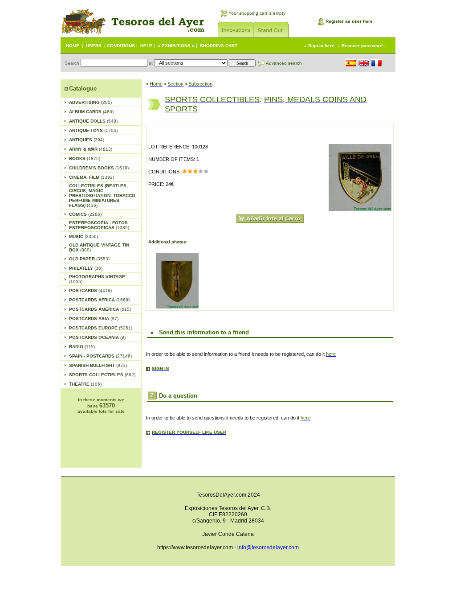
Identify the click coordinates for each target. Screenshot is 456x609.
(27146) (100, 356)
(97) (93, 318)
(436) (103, 195)
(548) (93, 121)
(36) (85, 268)
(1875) (84, 158)
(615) (100, 309)
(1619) (99, 167)
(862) (102, 374)
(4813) (90, 149)
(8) (97, 337)
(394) (86, 139)
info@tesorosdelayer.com (268, 547)
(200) (90, 102)
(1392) (91, 177)
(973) (98, 365)
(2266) (85, 214)
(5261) (100, 327)
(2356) (83, 236)
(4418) (90, 290)
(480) (91, 111)
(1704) (93, 130)
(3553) (89, 258)
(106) (85, 384)
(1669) (99, 299)
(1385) (99, 225)
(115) (82, 346)
